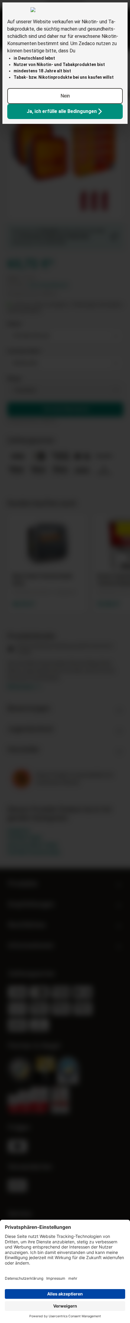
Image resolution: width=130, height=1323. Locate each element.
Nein (65, 96)
